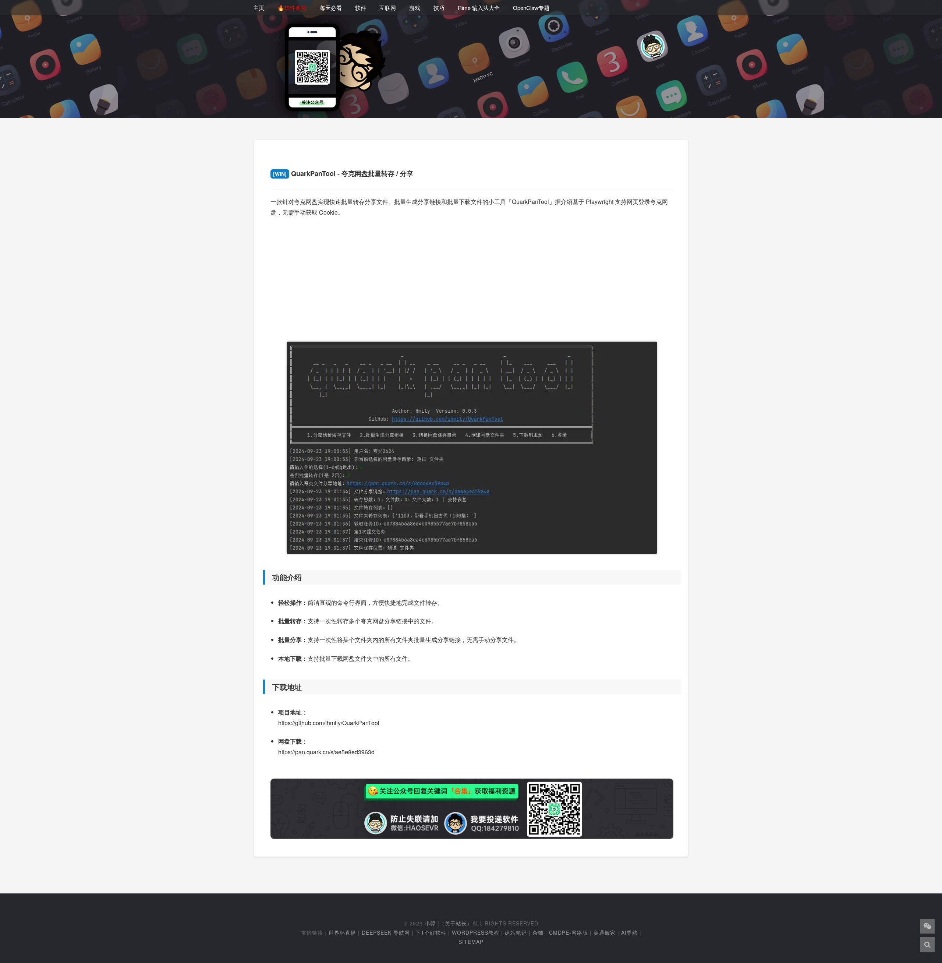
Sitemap (471, 941)
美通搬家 (605, 932)
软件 (360, 7)
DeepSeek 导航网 (386, 932)
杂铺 (537, 932)
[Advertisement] (471, 275)
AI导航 (629, 932)
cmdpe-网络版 (568, 932)
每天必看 (331, 7)
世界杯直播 (342, 932)
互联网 (387, 7)
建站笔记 (516, 932)
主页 (258, 7)
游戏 (414, 7)
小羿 (430, 923)
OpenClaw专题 (531, 7)
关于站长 (456, 923)
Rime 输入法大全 (479, 7)
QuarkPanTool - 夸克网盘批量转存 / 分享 (343, 173)
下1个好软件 (430, 932)
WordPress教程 (475, 932)
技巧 (439, 7)
